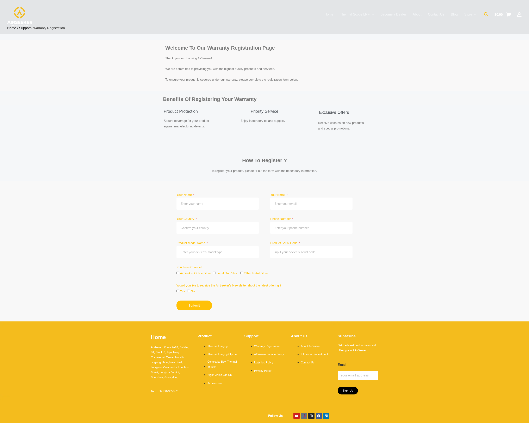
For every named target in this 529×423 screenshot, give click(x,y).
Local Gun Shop (227, 273)
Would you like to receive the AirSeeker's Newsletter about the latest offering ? (228, 285)
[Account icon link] (519, 14)
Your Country (185, 218)
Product (205, 336)
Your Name (184, 195)
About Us (299, 336)
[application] (372, 14)
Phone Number (281, 218)
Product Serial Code (284, 243)
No (193, 291)
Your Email (278, 195)
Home (158, 337)
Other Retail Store (256, 273)
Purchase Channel (188, 267)
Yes (182, 291)
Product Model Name (191, 243)
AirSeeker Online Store (195, 273)
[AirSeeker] (19, 14)
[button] (486, 14)
